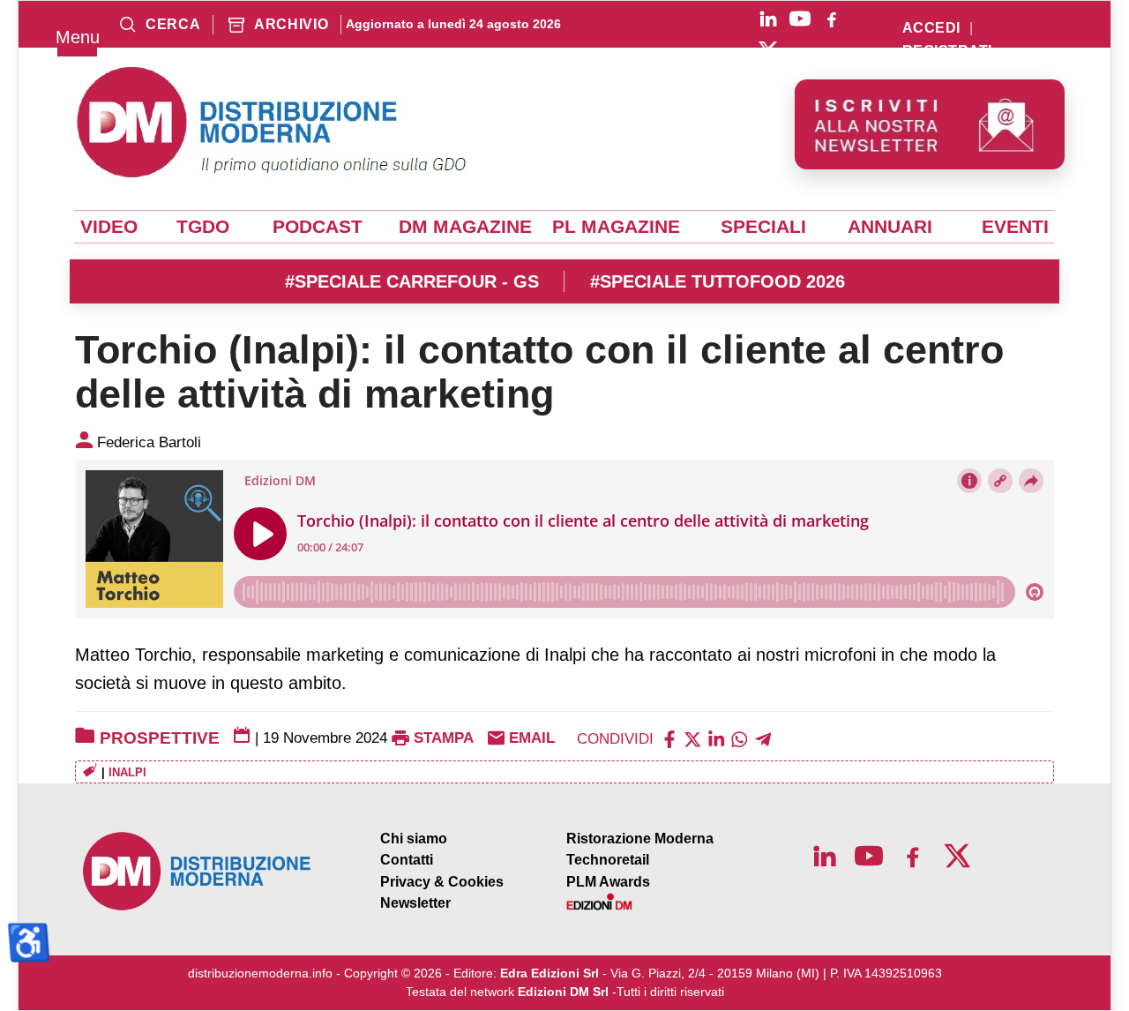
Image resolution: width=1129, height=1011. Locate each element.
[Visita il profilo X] (768, 50)
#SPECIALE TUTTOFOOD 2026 (717, 281)
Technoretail (607, 859)
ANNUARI (890, 226)
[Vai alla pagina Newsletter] (930, 124)
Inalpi (127, 772)
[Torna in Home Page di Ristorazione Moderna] (197, 871)
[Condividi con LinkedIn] (716, 738)
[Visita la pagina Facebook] (831, 18)
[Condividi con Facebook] (669, 738)
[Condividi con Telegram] (763, 738)
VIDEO (109, 226)
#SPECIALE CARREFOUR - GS (412, 281)
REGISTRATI (947, 51)
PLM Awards (608, 881)
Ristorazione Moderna (640, 838)
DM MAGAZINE (465, 226)
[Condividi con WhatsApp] (739, 738)
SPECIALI (763, 226)
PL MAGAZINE (616, 226)
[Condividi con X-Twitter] (692, 738)
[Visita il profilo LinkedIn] (768, 18)
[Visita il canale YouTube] (800, 18)
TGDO (202, 226)
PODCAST (318, 226)
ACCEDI (931, 28)
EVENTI (1015, 226)
